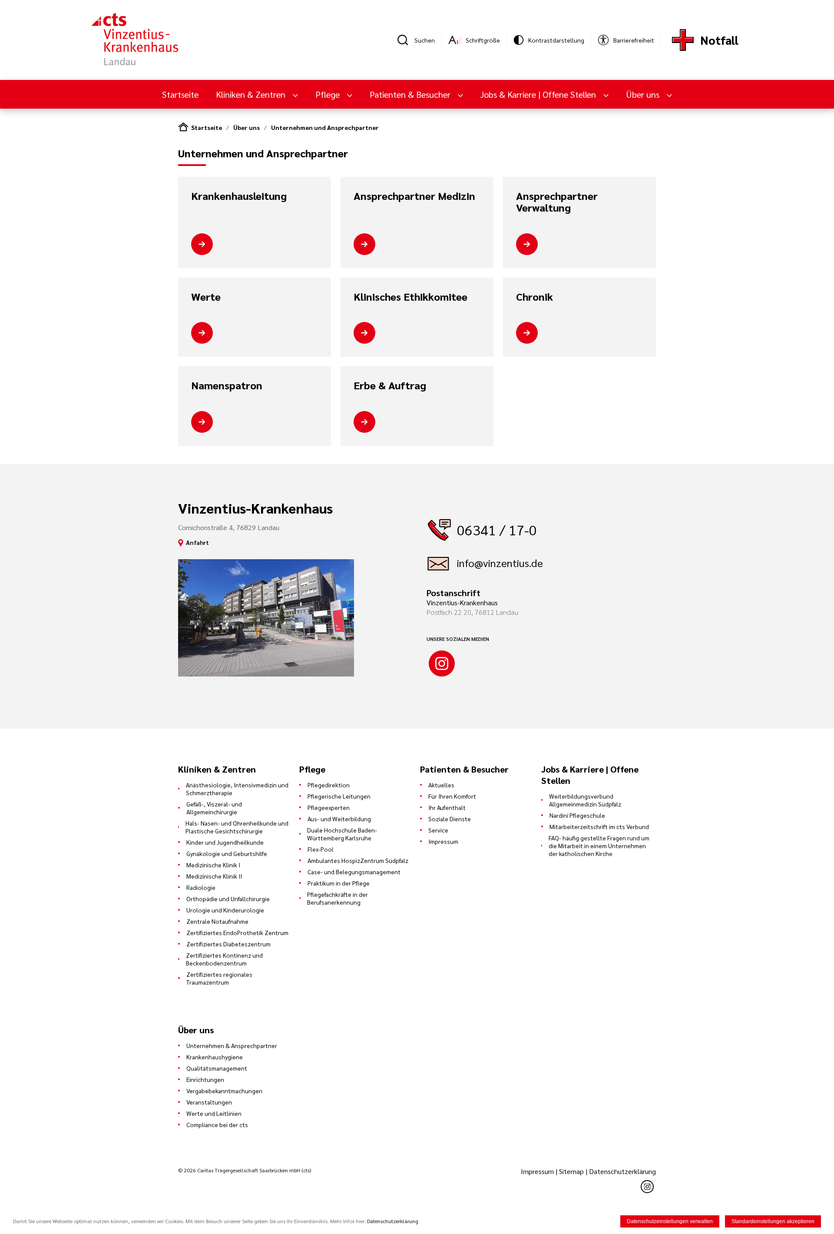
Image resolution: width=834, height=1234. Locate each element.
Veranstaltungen (209, 1102)
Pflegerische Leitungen (339, 796)
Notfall (719, 39)
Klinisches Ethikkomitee (410, 297)
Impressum (443, 841)
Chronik (534, 297)
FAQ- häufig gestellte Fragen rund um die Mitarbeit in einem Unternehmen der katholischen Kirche (599, 845)
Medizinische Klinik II (214, 876)
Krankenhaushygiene (214, 1057)
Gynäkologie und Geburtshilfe (226, 853)
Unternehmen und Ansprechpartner (325, 127)
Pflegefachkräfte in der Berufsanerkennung (337, 898)
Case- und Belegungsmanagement (354, 872)
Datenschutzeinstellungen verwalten (670, 1221)
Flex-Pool (321, 849)
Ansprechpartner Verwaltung (557, 202)
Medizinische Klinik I (213, 865)
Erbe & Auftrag (390, 385)
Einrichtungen (205, 1079)
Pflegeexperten (329, 807)
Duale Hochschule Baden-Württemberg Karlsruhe (342, 834)
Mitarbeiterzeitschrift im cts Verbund (599, 826)
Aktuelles (441, 785)
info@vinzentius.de (500, 563)
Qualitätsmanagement (216, 1068)
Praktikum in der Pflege (339, 883)
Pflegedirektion (329, 785)
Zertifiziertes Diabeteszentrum (228, 944)
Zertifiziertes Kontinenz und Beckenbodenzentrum (224, 959)
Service (438, 830)
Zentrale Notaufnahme (217, 921)
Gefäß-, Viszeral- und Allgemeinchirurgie (214, 808)
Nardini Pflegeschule (577, 815)
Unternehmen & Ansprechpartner (231, 1045)
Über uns (246, 127)
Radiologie (200, 887)
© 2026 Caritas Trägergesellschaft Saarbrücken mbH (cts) (244, 1170)
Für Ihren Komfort (452, 796)
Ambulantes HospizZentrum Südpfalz (358, 860)
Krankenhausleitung (239, 196)
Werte (206, 297)
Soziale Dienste (449, 819)
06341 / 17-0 (497, 529)
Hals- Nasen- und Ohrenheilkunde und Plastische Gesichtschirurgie (236, 827)
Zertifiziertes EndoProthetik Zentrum (237, 932)
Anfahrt (197, 542)
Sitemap (571, 1171)
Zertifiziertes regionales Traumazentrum (219, 978)
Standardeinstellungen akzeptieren (772, 1221)
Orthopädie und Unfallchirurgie (228, 898)
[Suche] (405, 40)
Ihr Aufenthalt (447, 807)
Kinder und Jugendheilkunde (225, 842)
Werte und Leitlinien (214, 1113)
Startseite (180, 94)
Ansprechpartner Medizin (414, 196)
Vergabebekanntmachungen (224, 1091)
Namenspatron (226, 385)
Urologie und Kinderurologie (225, 910)
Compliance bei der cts (217, 1124)
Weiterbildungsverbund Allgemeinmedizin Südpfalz (585, 800)
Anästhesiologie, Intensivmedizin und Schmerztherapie (237, 788)
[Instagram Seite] (442, 663)
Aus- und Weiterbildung (339, 819)
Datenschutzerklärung (622, 1171)
